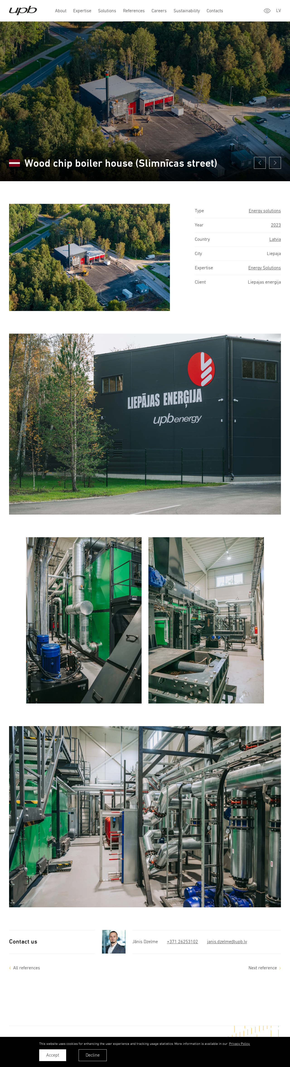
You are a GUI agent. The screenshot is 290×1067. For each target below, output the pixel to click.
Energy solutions (265, 210)
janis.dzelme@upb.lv (227, 941)
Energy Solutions (264, 267)
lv (278, 10)
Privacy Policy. (239, 1043)
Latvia (275, 239)
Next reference (263, 968)
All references (26, 968)
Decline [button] (93, 1055)
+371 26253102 (182, 941)
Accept (52, 1055)
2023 (276, 225)
